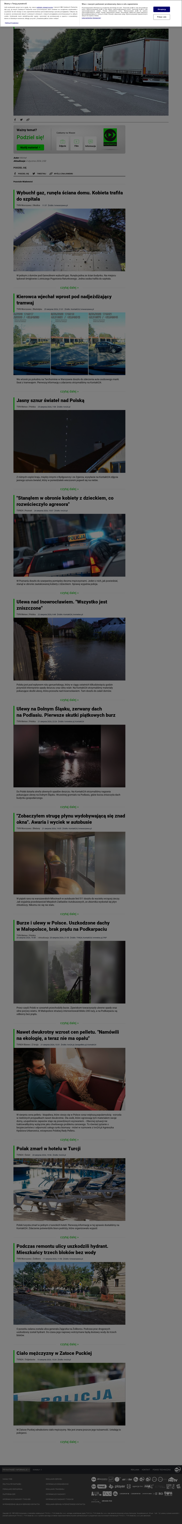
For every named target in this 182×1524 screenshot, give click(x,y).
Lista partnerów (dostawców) (91, 18)
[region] (91, 13)
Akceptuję (162, 9)
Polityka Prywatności (11, 23)
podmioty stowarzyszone (45, 7)
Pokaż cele (161, 17)
